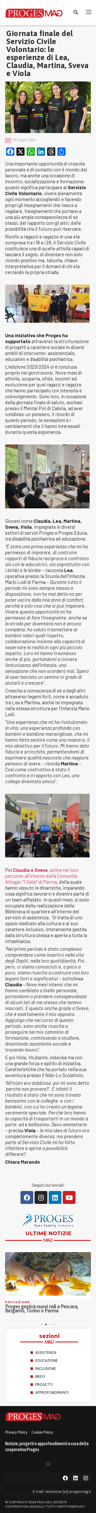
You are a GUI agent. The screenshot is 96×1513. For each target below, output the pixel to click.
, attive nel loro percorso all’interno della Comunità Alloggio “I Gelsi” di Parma (41, 876)
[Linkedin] (55, 1197)
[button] (75, 12)
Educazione (17, 1302)
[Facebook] (26, 1197)
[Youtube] (69, 1197)
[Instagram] (41, 1197)
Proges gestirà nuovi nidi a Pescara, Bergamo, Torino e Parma (41, 1308)
